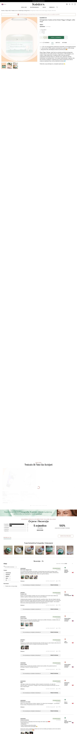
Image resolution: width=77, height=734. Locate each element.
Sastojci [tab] (58, 42)
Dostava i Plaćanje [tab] (44, 42)
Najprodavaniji (34, 7)
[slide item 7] (39, 505)
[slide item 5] (36, 505)
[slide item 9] (42, 505)
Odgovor (22, 581)
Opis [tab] (52, 42)
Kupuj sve (24, 7)
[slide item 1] (30, 505)
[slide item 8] (40, 505)
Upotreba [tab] (64, 42)
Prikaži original (54, 585)
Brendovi (52, 7)
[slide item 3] (33, 505)
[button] (4, 65)
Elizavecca (43, 17)
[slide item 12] (46, 505)
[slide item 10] (43, 505)
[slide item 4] (34, 505)
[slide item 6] (37, 505)
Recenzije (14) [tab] (7, 537)
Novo (44, 7)
